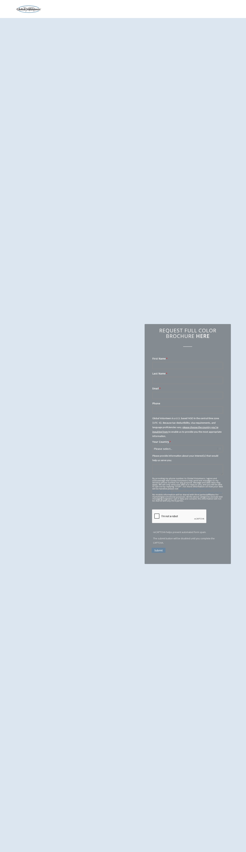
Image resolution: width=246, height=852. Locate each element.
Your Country (160, 441)
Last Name (159, 373)
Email (155, 388)
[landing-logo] (28, 9)
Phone (156, 403)
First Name (159, 358)
